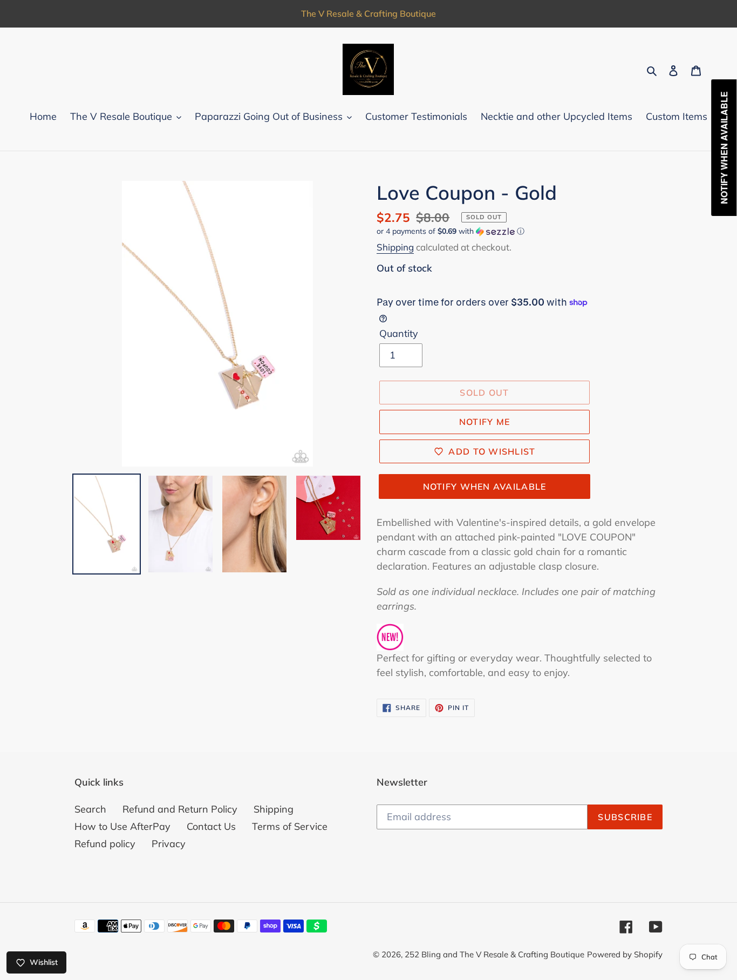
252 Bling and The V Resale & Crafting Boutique (494, 954)
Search (90, 809)
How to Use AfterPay (122, 826)
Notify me (484, 421)
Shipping (395, 247)
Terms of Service (289, 826)
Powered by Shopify (625, 954)
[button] (450, 231)
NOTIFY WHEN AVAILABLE (485, 486)
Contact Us (211, 826)
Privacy (169, 843)
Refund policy (104, 843)
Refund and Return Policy (179, 809)
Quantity (398, 333)
